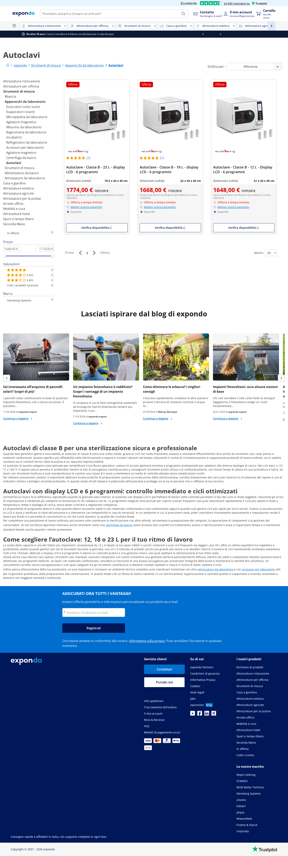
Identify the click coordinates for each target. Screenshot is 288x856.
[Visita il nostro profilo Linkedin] (206, 714)
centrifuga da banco (119, 525)
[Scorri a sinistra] (8, 34)
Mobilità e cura (14, 209)
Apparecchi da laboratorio (25, 101)
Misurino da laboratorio (24, 127)
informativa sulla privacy (147, 641)
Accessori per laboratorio (25, 147)
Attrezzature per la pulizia (22, 198)
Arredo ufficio (13, 203)
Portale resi (164, 682)
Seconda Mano (14, 224)
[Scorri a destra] (279, 34)
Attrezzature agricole (18, 193)
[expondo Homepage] (7, 65)
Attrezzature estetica (18, 188)
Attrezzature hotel (16, 214)
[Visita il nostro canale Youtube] (192, 714)
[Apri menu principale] (14, 26)
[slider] (5, 256)
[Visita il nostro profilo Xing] (213, 714)
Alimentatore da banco (22, 173)
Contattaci (164, 669)
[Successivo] (94, 252)
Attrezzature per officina (21, 86)
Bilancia (10, 96)
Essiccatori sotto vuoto (23, 107)
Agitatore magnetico (21, 122)
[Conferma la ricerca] (183, 13)
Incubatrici (14, 137)
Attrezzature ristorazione (21, 81)
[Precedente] (80, 252)
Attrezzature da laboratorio (25, 178)
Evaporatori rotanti (20, 112)
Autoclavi (13, 163)
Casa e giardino (14, 183)
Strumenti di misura (19, 91)
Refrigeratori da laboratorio (26, 142)
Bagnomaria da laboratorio (26, 132)
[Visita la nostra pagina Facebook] (199, 714)
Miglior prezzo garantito (86, 207)
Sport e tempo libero (18, 219)
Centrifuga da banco (21, 158)
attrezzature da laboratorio (215, 569)
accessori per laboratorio (258, 569)
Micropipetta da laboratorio (26, 117)
